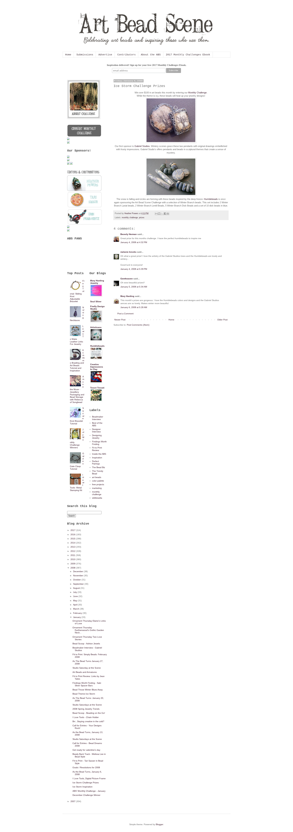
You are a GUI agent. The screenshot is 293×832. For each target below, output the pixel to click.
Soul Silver (95, 301)
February (78, 613)
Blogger (159, 824)
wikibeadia (97, 498)
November (78, 575)
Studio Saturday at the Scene (86, 668)
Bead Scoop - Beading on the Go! (88, 713)
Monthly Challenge (197, 92)
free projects (98, 484)
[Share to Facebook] (164, 213)
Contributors (126, 54)
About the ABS (151, 54)
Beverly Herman (128, 234)
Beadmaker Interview (97, 418)
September (78, 584)
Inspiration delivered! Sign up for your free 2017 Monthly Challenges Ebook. (146, 65)
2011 (73, 555)
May (75, 600)
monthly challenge (130, 218)
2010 (73, 559)
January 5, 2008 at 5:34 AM (133, 286)
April (75, 604)
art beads (96, 477)
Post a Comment (125, 313)
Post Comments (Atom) (138, 325)
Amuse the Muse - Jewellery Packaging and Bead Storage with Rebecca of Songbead (77, 389)
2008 (73, 568)
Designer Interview (96, 430)
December (78, 571)
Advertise (105, 54)
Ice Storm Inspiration (82, 786)
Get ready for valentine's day (86, 750)
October (77, 579)
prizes (141, 218)
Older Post (222, 319)
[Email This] (156, 213)
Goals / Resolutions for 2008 (86, 767)
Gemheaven (126, 278)
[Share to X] (162, 213)
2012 (73, 551)
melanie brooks (128, 252)
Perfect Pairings (96, 462)
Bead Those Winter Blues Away (87, 689)
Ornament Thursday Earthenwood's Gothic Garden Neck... (88, 630)
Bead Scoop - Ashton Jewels (86, 643)
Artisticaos (95, 327)
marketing (97, 488)
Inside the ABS (99, 454)
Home (68, 54)
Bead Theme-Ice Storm (83, 694)
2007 (73, 801)
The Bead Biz (98, 467)
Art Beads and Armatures (84, 672)
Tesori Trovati (97, 387)
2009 (73, 563)
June (75, 596)
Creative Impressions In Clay (96, 366)
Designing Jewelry (97, 436)
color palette (98, 481)
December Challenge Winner (86, 795)
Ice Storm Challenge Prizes (85, 782)
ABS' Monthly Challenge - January (88, 791)
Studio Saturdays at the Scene (87, 705)
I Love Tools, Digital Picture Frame (89, 778)
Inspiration (97, 457)
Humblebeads (211, 199)
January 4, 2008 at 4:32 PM (133, 242)
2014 (73, 542)
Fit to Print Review (97, 448)
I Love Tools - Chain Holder (85, 717)
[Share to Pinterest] (167, 213)
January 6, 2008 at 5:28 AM (133, 307)
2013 (73, 547)
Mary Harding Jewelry (97, 281)
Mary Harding (127, 296)
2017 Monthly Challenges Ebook (188, 54)
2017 (73, 530)
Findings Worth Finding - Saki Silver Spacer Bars (86, 684)
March (76, 609)
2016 (73, 534)
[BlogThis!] (159, 213)
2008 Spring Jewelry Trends (85, 709)
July (75, 592)
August (76, 588)
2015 (73, 538)
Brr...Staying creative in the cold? (88, 721)
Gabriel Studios (142, 146)
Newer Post (119, 319)
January (77, 617)
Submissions (84, 54)
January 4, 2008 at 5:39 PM (133, 269)
